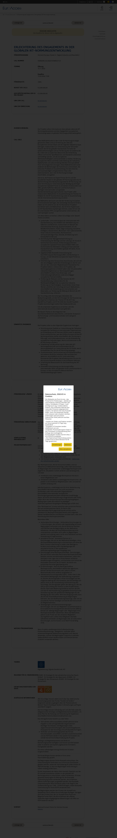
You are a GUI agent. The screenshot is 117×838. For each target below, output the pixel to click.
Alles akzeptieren (65, 449)
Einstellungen (56, 444)
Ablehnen (68, 444)
